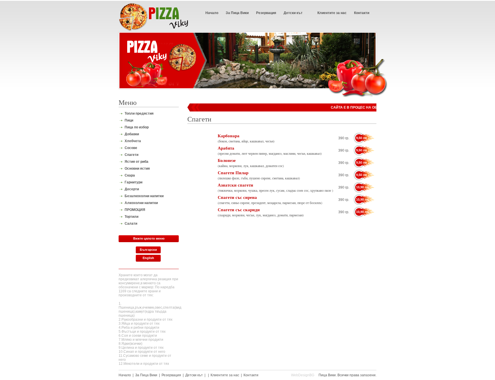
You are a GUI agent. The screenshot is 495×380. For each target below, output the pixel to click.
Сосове (131, 148)
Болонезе (227, 160)
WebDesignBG (302, 375)
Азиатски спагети (235, 185)
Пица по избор (137, 127)
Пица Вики (327, 375)
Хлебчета (133, 141)
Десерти (132, 189)
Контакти (361, 13)
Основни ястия (137, 169)
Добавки (132, 134)
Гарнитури (133, 182)
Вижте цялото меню (148, 238)
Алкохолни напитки (141, 203)
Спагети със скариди (239, 209)
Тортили (131, 217)
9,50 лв (361, 138)
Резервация (266, 13)
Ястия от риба (136, 162)
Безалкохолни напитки (144, 196)
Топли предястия (139, 113)
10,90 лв (362, 187)
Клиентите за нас (332, 13)
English (148, 258)
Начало (211, 13)
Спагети (131, 155)
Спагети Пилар (233, 172)
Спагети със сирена (237, 197)
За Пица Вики (237, 13)
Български (148, 249)
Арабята (226, 148)
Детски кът (293, 13)
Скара (130, 175)
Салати (131, 224)
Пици (129, 120)
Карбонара (228, 135)
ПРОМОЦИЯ (135, 210)
